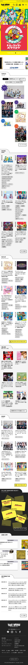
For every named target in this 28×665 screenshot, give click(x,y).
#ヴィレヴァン (4, 184)
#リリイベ (4, 480)
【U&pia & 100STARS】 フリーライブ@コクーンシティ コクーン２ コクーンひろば (20, 432)
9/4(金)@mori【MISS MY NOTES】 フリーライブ (20, 452)
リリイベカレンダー (22, 485)
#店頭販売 (4, 209)
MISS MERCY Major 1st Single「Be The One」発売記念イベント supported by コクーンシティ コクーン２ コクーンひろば (7, 433)
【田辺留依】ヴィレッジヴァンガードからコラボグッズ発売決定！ (20, 402)
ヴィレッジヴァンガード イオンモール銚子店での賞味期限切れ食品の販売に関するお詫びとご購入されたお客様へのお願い (17, 583)
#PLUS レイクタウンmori (20, 457)
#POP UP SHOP (5, 279)
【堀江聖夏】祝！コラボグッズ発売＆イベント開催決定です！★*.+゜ (20, 363)
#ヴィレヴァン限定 (19, 211)
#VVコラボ (4, 182)
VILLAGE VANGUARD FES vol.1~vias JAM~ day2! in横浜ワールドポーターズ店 (6, 474)
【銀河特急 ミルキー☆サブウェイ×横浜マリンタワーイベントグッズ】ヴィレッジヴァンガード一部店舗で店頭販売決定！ (21, 168)
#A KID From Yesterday (6, 178)
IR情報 (12, 650)
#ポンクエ (4, 243)
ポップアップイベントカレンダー (19, 341)
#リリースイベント (5, 438)
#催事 (20, 242)
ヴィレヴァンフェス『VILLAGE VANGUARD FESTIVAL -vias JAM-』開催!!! (20, 273)
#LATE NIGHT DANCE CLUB (7, 177)
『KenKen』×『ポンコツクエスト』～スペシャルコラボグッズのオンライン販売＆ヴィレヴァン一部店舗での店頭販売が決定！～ (7, 234)
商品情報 (11, 79)
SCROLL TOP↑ (14, 659)
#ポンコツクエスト (9, 241)
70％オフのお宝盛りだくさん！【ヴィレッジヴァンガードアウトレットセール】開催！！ (20, 234)
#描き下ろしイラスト (5, 186)
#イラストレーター (5, 207)
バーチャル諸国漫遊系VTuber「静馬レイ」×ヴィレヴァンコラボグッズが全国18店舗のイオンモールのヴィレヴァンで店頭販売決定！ (7, 403)
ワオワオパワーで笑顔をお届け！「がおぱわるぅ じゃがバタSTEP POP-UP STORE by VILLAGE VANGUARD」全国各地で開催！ (7, 274)
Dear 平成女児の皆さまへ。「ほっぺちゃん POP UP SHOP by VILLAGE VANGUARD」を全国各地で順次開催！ (7, 298)
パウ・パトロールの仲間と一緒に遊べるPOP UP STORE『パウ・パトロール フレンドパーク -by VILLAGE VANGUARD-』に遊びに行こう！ (21, 299)
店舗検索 (16, 644)
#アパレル (10, 184)
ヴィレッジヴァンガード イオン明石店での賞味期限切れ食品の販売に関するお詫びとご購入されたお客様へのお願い (17, 602)
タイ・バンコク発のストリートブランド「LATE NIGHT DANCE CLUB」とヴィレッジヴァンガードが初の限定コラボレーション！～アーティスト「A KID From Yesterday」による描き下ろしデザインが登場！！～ (7, 170)
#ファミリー (18, 308)
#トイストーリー (18, 333)
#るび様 (3, 206)
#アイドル (23, 455)
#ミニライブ (18, 455)
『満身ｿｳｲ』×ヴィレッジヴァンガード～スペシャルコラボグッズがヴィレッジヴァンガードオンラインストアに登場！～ (7, 385)
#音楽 (3, 241)
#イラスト (4, 187)
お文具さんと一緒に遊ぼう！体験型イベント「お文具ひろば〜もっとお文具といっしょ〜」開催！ (7, 324)
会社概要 (16, 650)
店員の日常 (20, 82)
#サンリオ (10, 280)
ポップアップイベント (22, 79)
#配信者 (7, 206)
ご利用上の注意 (22, 650)
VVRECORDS (8, 82)
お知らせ (3, 650)
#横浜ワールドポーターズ (6, 478)
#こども (24, 306)
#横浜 (22, 279)
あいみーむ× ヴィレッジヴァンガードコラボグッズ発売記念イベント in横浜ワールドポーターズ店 (21, 474)
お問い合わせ (20, 652)
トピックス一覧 (22, 145)
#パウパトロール (18, 306)
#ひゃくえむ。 (18, 215)
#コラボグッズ (18, 213)
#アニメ (17, 216)
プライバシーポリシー (6, 652)
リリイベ (17, 79)
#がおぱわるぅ (4, 282)
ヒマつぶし (14, 82)
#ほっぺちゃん (4, 307)
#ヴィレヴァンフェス (19, 277)
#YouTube (9, 243)
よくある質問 (14, 652)
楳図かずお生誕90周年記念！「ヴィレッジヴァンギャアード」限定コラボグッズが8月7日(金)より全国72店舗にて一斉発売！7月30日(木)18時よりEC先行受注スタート (7, 365)
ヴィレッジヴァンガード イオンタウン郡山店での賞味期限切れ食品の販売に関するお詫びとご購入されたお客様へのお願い (17, 595)
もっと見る (23, 251)
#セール (17, 240)
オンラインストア (6, 646)
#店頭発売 (24, 215)
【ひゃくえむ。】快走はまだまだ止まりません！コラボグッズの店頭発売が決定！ (20, 202)
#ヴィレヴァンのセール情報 (20, 238)
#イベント (17, 304)
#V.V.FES (17, 279)
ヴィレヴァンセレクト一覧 (20, 528)
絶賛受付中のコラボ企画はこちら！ (18, 411)
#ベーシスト (9, 239)
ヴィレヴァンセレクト (7, 644)
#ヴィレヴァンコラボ (5, 180)
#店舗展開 (17, 206)
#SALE (21, 240)
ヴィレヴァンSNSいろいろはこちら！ (18, 1)
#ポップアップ (4, 280)
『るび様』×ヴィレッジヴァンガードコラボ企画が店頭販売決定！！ (7, 202)
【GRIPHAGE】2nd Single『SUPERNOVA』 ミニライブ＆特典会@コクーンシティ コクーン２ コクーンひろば (7, 454)
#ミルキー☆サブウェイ (20, 172)
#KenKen (4, 239)
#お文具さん (4, 330)
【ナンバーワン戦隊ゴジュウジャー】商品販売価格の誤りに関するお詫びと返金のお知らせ (17, 608)
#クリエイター (18, 281)
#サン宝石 (10, 305)
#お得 (17, 242)
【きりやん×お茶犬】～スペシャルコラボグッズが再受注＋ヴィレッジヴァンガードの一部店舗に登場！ (20, 384)
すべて (5, 79)
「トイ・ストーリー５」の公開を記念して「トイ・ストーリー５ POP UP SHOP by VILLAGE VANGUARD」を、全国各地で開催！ (20, 324)
